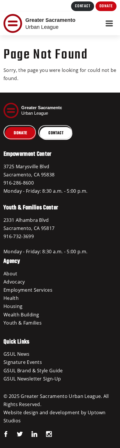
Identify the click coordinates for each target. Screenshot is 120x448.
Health (11, 298)
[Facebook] (5, 434)
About (10, 273)
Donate (106, 6)
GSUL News (16, 354)
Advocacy (14, 282)
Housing (12, 306)
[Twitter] (15, 434)
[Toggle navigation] (109, 23)
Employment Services (27, 290)
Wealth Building (21, 314)
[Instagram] (44, 434)
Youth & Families (22, 323)
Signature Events (22, 362)
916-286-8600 (18, 183)
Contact (82, 6)
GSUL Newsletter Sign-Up (32, 379)
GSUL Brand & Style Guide (33, 370)
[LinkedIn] (30, 434)
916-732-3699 (18, 236)
